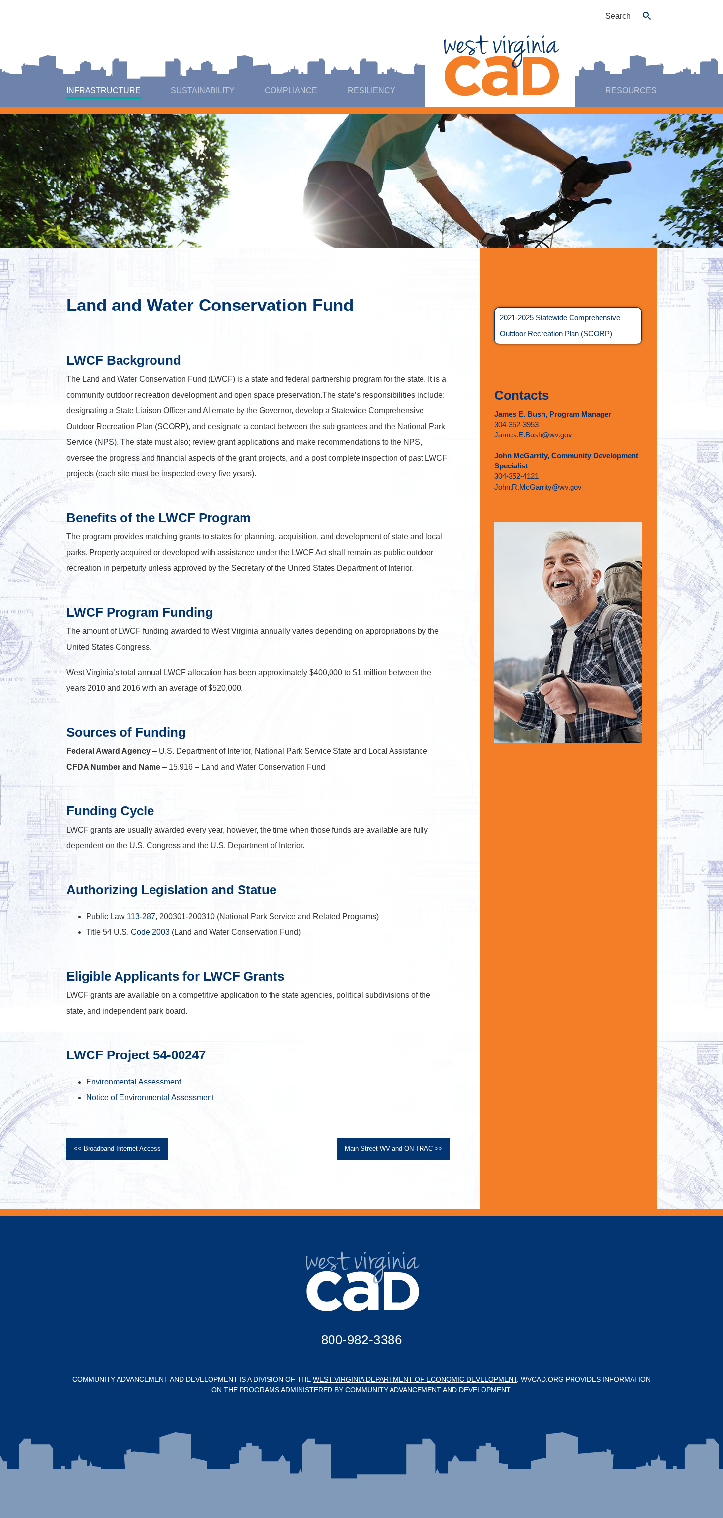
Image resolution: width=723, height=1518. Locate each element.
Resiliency (371, 90)
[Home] (500, 66)
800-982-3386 (361, 1340)
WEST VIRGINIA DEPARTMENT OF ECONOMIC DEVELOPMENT (415, 1379)
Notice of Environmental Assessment (150, 1097)
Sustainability (203, 90)
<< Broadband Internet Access (117, 1148)
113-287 (141, 916)
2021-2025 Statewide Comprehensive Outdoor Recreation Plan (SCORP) (560, 325)
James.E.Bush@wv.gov (533, 435)
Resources (631, 90)
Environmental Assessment (133, 1082)
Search (618, 16)
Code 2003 (150, 932)
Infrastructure (103, 90)
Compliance (291, 90)
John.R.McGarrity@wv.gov (538, 487)
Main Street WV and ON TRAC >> (394, 1148)
